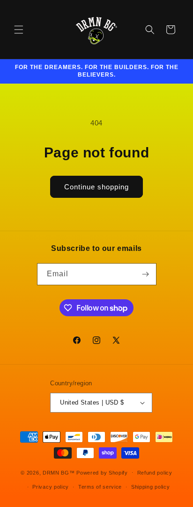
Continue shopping (96, 187)
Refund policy (154, 473)
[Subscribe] (145, 274)
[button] (18, 29)
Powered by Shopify (102, 472)
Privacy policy (50, 487)
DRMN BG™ (59, 472)
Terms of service (100, 487)
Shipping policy (150, 487)
